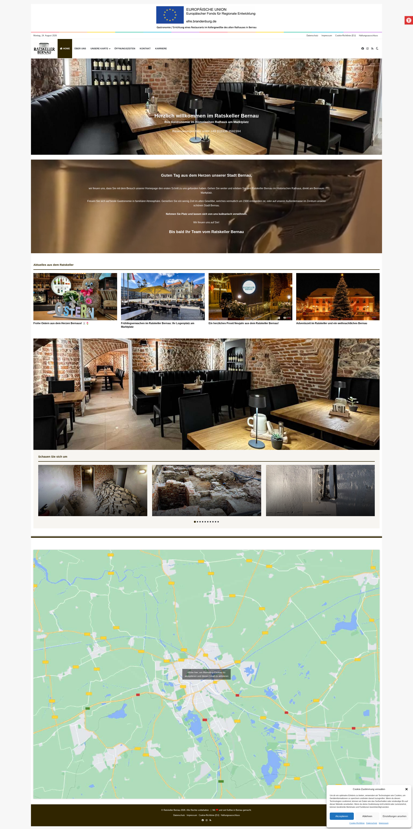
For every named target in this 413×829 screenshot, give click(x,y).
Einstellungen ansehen (394, 816)
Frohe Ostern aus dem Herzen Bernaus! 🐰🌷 (61, 323)
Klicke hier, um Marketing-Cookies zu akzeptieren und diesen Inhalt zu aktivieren (206, 674)
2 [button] (197, 521)
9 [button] (215, 521)
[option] (75, 299)
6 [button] (207, 521)
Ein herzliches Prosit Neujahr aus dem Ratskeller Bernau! (244, 323)
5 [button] (205, 521)
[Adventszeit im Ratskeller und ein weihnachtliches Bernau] (338, 296)
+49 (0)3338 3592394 (226, 131)
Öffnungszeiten (124, 48)
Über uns (80, 48)
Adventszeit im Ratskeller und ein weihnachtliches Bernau (331, 323)
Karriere (161, 48)
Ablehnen (367, 816)
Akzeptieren (341, 816)
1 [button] (195, 522)
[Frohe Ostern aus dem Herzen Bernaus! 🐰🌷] (75, 296)
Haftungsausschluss (368, 35)
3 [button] (200, 521)
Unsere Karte (99, 48)
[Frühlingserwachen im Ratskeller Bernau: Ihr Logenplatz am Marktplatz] (163, 296)
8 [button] (213, 521)
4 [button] (202, 521)
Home (66, 48)
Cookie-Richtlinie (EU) (345, 35)
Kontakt (145, 48)
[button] (406, 789)
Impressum (383, 823)
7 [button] (210, 521)
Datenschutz (371, 823)
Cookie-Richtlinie (357, 823)
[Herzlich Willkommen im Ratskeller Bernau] (44, 48)
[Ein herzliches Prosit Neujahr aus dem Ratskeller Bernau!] (250, 296)
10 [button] (218, 521)
